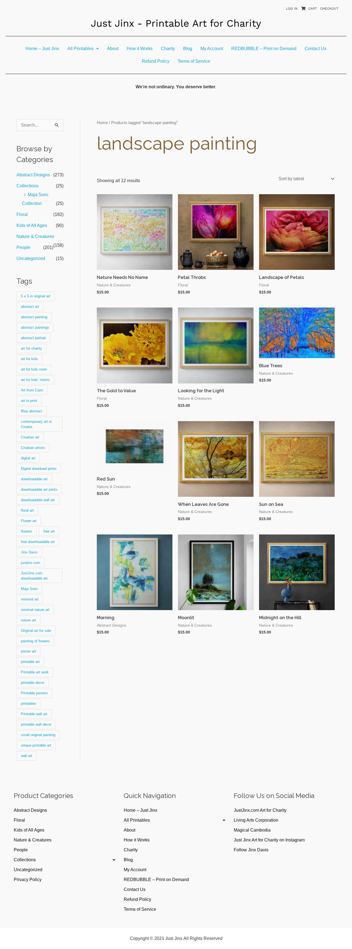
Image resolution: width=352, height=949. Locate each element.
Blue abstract (31, 411)
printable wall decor (36, 724)
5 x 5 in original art (35, 296)
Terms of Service (194, 61)
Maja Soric (29, 589)
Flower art (29, 521)
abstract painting (34, 317)
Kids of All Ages (31, 225)
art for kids (29, 359)
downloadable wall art (38, 500)
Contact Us (315, 48)
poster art (28, 651)
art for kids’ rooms (35, 380)
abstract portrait (33, 338)
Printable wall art (34, 714)
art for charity (31, 348)
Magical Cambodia (252, 830)
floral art (27, 510)
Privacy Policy (28, 879)
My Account (211, 48)
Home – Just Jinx (42, 48)
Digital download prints (39, 469)
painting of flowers (35, 641)
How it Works (140, 48)
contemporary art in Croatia (36, 424)
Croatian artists (33, 448)
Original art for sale (36, 631)
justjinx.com (30, 563)
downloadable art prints (39, 489)
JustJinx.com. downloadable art (34, 575)
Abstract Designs (33, 174)
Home (102, 122)
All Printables (80, 48)
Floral (22, 214)
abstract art (30, 307)
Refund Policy (155, 61)
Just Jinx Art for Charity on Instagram (269, 840)
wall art (26, 756)
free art (49, 531)
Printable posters (34, 693)
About (113, 48)
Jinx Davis (29, 552)
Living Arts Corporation (256, 820)
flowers (26, 531)
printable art (30, 662)
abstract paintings (35, 327)
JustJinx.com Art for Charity (260, 810)
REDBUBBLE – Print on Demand (263, 48)
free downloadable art (38, 542)
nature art (28, 620)
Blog (187, 48)
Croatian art (30, 437)
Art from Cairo (32, 390)
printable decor (32, 683)
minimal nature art (35, 610)
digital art (28, 458)
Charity (168, 48)
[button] (83, 48)
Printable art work (35, 672)
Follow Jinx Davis (251, 849)
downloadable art (34, 479)
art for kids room (34, 369)
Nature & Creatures (35, 236)
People (23, 247)
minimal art (29, 599)
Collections (27, 185)
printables (28, 703)
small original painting (38, 735)
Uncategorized (30, 258)
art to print (29, 401)
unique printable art (36, 745)
